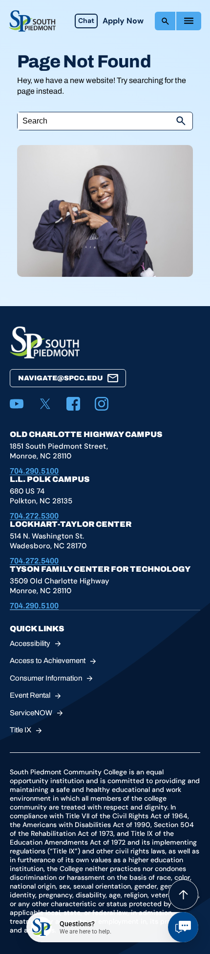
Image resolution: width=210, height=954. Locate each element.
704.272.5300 (34, 516)
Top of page (183, 894)
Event (30, 695)
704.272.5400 (34, 561)
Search (165, 21)
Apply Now (123, 21)
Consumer (46, 678)
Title (20, 730)
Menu (188, 21)
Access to (47, 660)
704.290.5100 (34, 471)
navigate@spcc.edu (60, 378)
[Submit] (181, 121)
